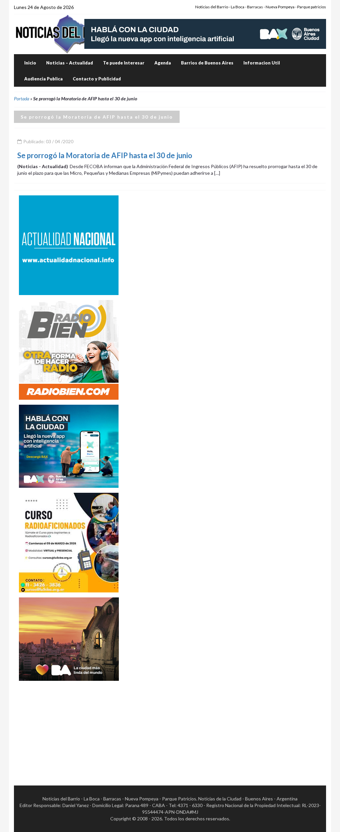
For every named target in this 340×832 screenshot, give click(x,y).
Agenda (162, 62)
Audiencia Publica (43, 78)
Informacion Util (261, 62)
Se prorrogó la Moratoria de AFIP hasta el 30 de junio (104, 155)
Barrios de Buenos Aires (207, 62)
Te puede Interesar (123, 62)
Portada (21, 98)
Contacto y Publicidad (97, 78)
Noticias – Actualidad (69, 62)
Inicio (30, 62)
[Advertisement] (69, 727)
